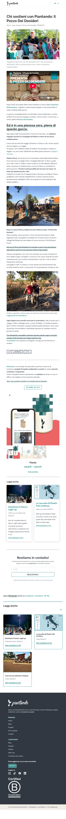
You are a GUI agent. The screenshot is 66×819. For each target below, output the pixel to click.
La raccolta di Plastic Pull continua (46, 504)
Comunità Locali (20, 513)
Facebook (39, 596)
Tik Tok (46, 596)
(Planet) (10, 749)
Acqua (18, 25)
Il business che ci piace (15, 756)
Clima (45, 509)
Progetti (10, 746)
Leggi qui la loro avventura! (17, 315)
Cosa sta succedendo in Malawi (16, 676)
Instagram (29, 596)
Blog (9, 743)
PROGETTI (41, 25)
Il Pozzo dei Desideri (29, 25)
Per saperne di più (15, 538)
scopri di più (33, 387)
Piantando (10, 366)
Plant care (11, 753)
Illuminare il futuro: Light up (15, 638)
